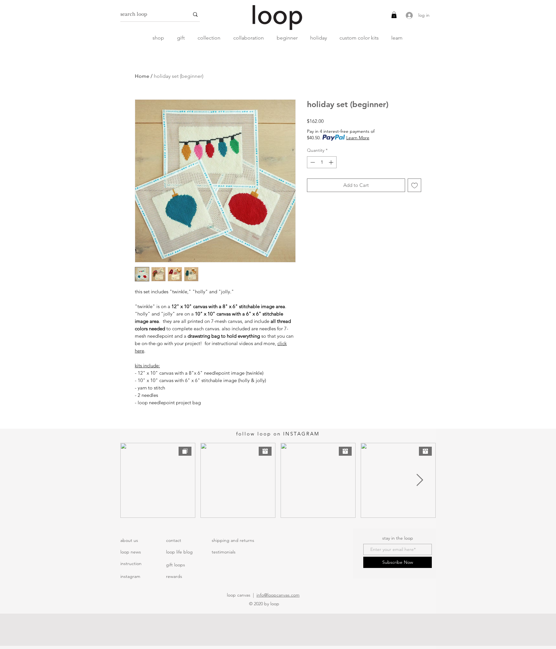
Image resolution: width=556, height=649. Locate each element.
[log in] (408, 15)
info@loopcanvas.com (278, 595)
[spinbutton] (322, 162)
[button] (394, 15)
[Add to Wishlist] (415, 185)
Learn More (357, 138)
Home (142, 76)
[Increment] (332, 162)
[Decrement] (312, 162)
